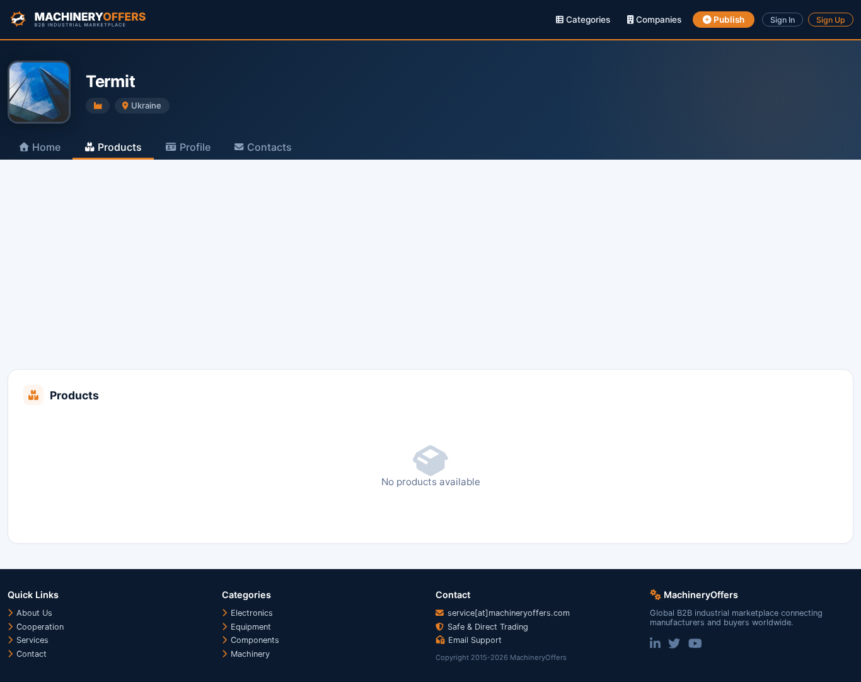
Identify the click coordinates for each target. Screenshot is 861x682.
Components (253, 640)
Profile (195, 147)
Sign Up (830, 20)
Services (31, 640)
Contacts (269, 147)
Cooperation (39, 627)
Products (120, 147)
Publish (728, 20)
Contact (30, 654)
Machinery (249, 654)
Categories (586, 20)
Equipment (249, 627)
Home (46, 147)
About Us (33, 613)
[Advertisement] (430, 274)
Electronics (250, 613)
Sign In (782, 20)
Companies (657, 20)
